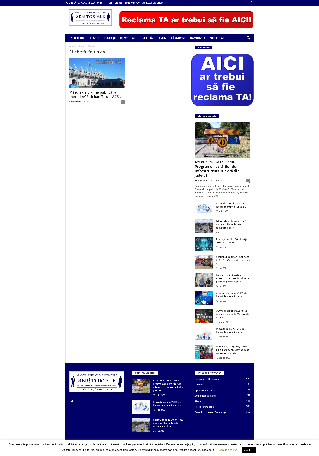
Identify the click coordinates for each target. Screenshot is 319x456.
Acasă (71, 46)
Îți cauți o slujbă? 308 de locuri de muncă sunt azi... (231, 205)
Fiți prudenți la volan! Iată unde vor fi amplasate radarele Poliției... (231, 224)
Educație (110, 38)
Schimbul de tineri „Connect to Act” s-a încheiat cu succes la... (233, 260)
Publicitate (217, 38)
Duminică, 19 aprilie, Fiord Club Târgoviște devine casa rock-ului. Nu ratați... (232, 350)
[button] (248, 38)
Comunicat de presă (205, 395)
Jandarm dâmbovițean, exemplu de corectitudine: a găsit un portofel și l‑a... (232, 278)
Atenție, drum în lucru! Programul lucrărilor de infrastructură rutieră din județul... (217, 169)
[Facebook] (251, 2)
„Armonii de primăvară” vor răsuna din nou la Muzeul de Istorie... (232, 314)
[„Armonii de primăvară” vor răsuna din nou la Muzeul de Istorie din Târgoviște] (204, 316)
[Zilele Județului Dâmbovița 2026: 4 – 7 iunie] (204, 244)
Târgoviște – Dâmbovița (188, 38)
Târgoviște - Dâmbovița (207, 379)
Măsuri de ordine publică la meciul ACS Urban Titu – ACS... (95, 94)
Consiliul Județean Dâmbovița (210, 412)
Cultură (147, 38)
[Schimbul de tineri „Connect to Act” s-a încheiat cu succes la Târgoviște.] (204, 262)
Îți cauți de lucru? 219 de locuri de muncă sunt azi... (231, 330)
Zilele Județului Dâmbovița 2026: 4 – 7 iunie (231, 240)
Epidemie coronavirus (206, 390)
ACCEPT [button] (249, 450)
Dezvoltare (128, 38)
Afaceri (95, 38)
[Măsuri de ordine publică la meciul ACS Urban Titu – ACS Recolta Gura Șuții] (97, 73)
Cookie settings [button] (228, 449)
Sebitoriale (75, 101)
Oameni (162, 38)
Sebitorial (78, 38)
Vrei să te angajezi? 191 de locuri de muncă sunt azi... (231, 294)
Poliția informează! (205, 406)
